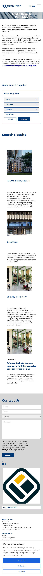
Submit (8, 455)
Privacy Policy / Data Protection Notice (16, 527)
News (4, 536)
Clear (10, 119)
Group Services (7, 540)
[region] (21, 558)
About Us (5, 521)
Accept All (21, 560)
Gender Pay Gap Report (11, 529)
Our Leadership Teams (10, 523)
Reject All (21, 571)
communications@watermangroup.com (20, 66)
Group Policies (7, 525)
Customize (21, 566)
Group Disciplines (8, 538)
